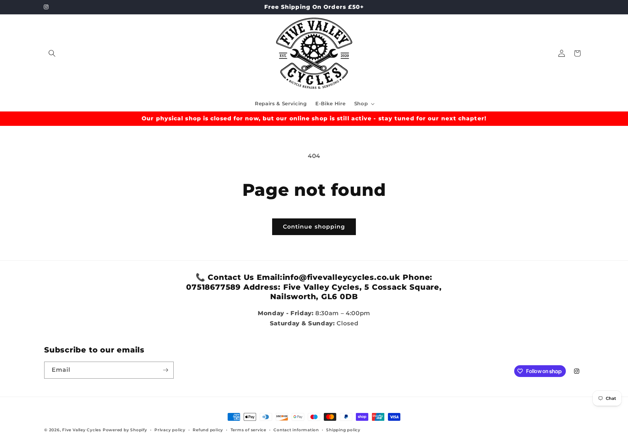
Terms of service (248, 429)
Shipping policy (343, 429)
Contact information (296, 429)
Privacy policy (169, 429)
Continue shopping (314, 226)
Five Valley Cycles (81, 429)
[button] (52, 53)
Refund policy (208, 429)
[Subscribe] (165, 370)
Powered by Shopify (125, 429)
